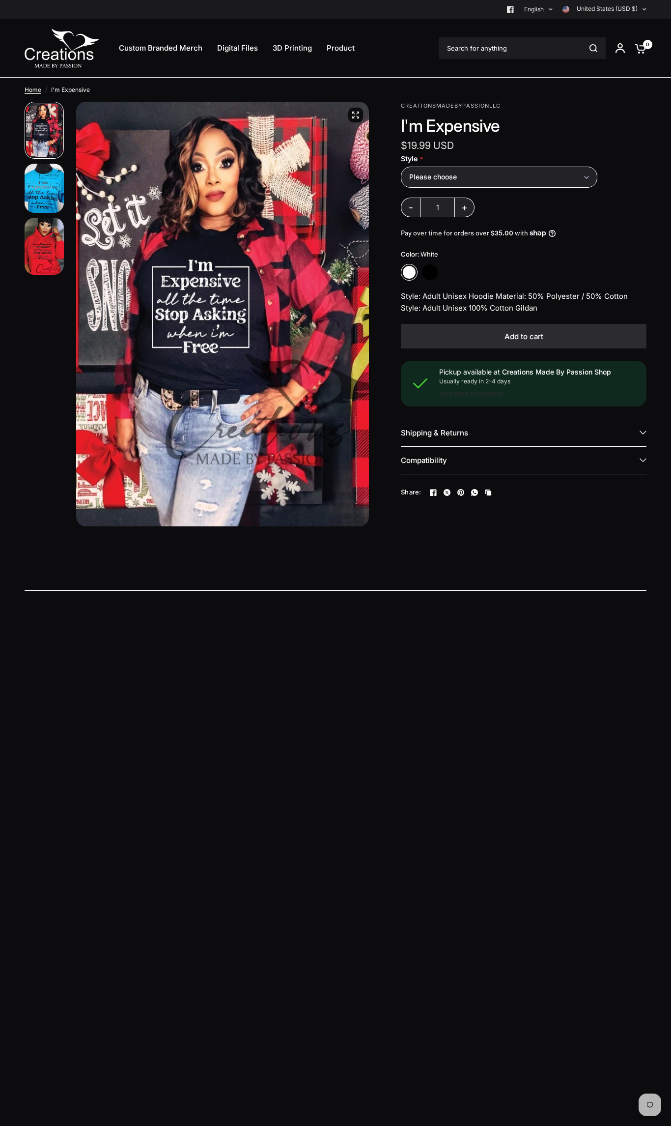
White (409, 272)
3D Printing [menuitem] (292, 48)
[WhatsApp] (474, 492)
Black (430, 272)
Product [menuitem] (341, 48)
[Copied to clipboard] (488, 492)
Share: (411, 492)
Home (33, 89)
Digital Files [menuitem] (237, 48)
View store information (471, 393)
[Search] (593, 48)
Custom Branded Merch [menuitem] (160, 48)
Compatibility (424, 460)
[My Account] (620, 48)
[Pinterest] (461, 492)
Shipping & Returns (434, 432)
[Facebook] (510, 9)
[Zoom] (355, 115)
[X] (447, 492)
